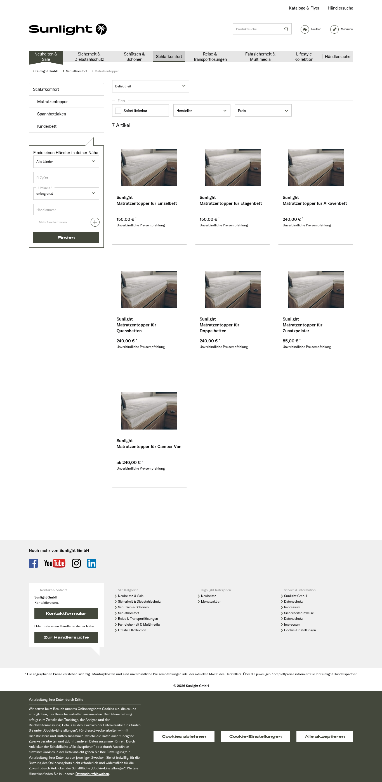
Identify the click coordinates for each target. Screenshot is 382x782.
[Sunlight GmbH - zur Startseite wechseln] (68, 29)
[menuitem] (304, 7)
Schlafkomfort (46, 89)
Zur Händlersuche (66, 637)
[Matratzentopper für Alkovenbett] (315, 161)
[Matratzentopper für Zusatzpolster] (315, 282)
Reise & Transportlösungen (138, 618)
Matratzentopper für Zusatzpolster (302, 327)
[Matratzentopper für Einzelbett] (149, 161)
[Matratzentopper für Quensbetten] (149, 282)
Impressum (292, 607)
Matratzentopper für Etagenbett (231, 203)
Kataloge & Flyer (304, 8)
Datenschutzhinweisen (92, 774)
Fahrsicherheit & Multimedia (139, 624)
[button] (66, 223)
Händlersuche (340, 8)
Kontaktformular (66, 613)
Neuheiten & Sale (130, 596)
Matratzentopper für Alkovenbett (315, 203)
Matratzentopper (52, 101)
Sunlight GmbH (295, 596)
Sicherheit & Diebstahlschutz (139, 601)
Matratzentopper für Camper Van (149, 446)
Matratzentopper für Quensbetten (136, 327)
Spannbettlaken (51, 114)
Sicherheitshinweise (299, 613)
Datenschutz (293, 601)
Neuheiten (208, 596)
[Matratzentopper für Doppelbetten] (232, 282)
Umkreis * (45, 188)
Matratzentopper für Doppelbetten (219, 327)
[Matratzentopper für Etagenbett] (232, 161)
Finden (66, 237)
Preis (242, 110)
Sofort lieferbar (135, 110)
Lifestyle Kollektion (132, 630)
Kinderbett (46, 126)
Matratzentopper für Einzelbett (147, 203)
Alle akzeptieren (325, 736)
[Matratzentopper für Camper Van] (149, 404)
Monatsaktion (211, 601)
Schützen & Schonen (133, 607)
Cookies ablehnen (184, 736)
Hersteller (184, 110)
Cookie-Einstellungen (300, 630)
